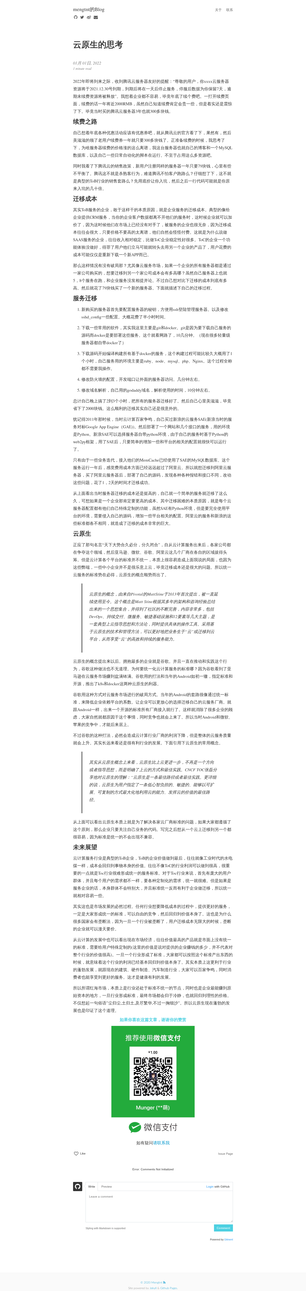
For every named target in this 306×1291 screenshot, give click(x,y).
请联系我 (161, 1143)
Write (91, 1186)
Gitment (228, 1239)
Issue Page (225, 1153)
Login (210, 1186)
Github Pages (168, 1288)
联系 (229, 9)
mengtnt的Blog (88, 9)
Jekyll (153, 1288)
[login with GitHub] (77, 1187)
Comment (223, 1228)
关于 (218, 9)
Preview (106, 1186)
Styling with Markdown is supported (106, 1228)
